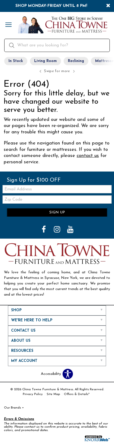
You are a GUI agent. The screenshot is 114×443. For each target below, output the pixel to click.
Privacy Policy (33, 394)
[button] (8, 25)
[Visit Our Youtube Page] (70, 230)
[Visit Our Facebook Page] (44, 230)
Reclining (76, 61)
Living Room (45, 61)
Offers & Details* (77, 394)
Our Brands (14, 407)
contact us (88, 155)
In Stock (15, 61)
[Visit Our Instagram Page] (57, 230)
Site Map (53, 394)
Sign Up (57, 212)
